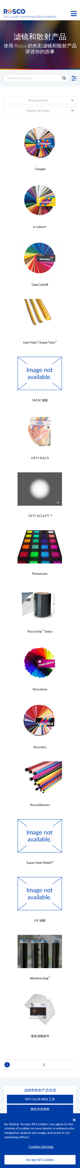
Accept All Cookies (40, 1160)
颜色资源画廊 (40, 1109)
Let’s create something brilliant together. (15, 16)
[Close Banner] (74, 1120)
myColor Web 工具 (40, 1099)
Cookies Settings (41, 1147)
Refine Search (73, 78)
